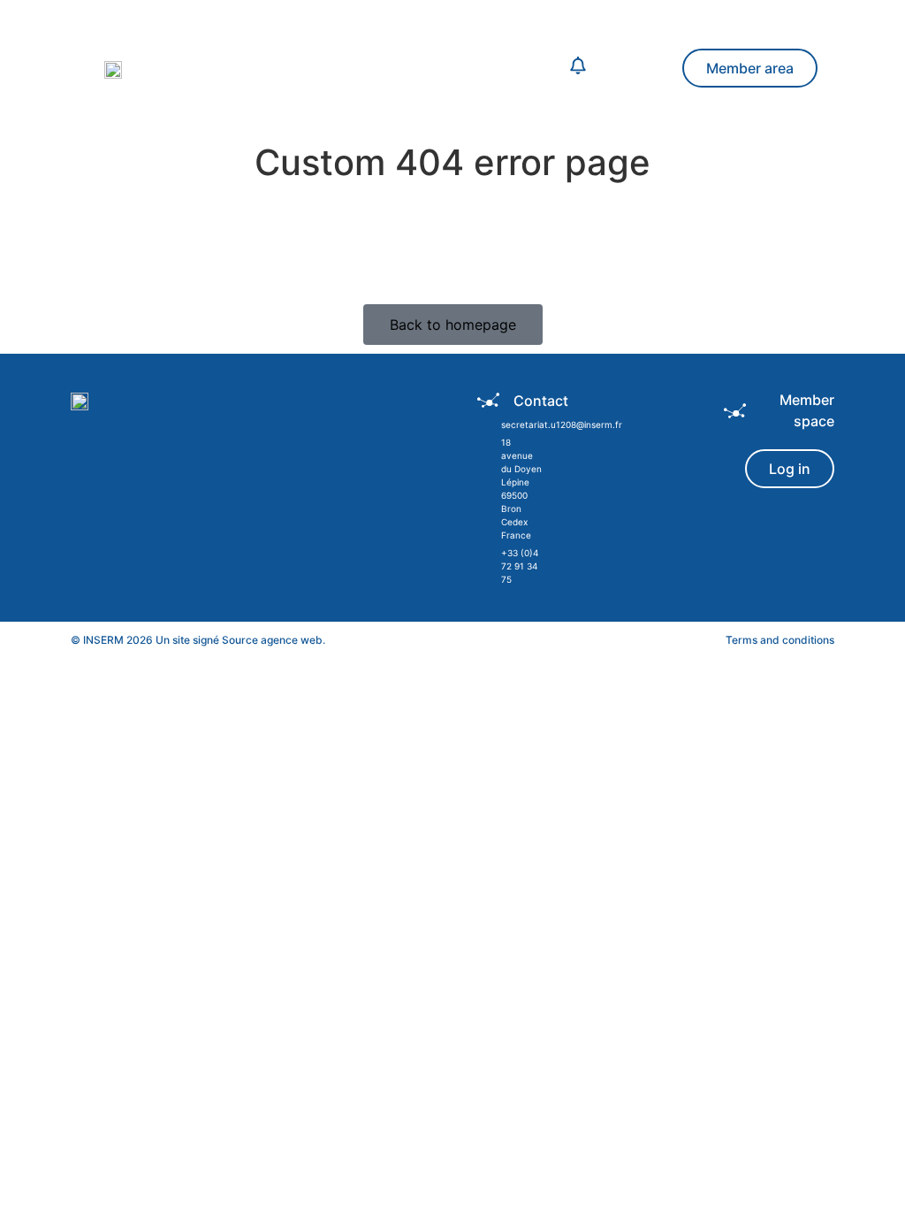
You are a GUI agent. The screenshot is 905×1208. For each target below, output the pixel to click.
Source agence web (272, 639)
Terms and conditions (780, 639)
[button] (384, 68)
